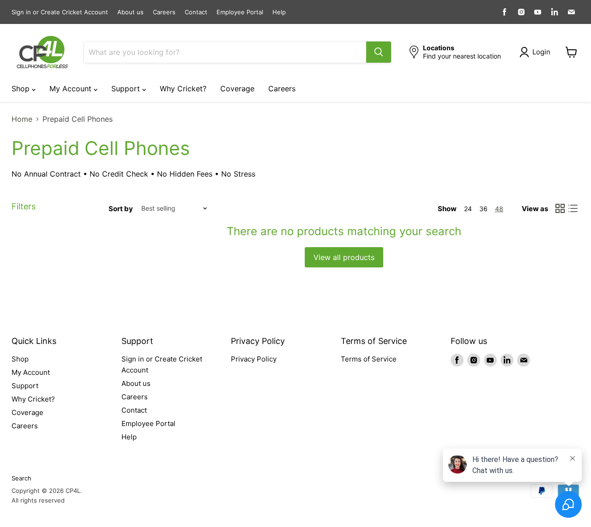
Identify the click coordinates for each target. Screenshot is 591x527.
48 (499, 209)
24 (468, 209)
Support (126, 88)
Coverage (237, 88)
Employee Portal (240, 12)
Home (22, 119)
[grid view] (560, 208)
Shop (22, 88)
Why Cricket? (183, 88)
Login (541, 51)
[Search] (378, 52)
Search (21, 478)
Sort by (121, 209)
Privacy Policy (254, 359)
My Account (71, 88)
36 (483, 209)
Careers (164, 12)
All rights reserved (38, 500)
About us (130, 12)
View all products (344, 257)
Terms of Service (369, 359)
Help (279, 12)
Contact (196, 12)
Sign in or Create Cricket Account (60, 12)
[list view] (573, 208)
